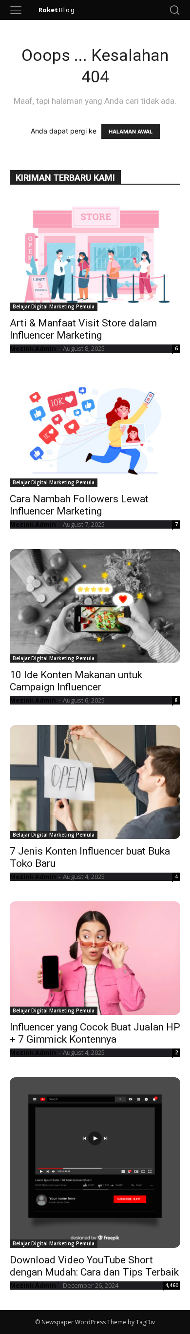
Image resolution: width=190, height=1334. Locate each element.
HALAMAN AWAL (130, 131)
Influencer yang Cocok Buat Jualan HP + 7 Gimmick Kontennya (95, 1033)
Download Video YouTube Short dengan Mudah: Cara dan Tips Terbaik (94, 1266)
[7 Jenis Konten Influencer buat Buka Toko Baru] (95, 782)
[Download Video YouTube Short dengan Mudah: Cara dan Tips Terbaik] (95, 1162)
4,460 (171, 1285)
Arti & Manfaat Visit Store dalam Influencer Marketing (83, 329)
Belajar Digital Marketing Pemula (54, 306)
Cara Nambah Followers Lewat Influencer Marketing (79, 505)
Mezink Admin (33, 348)
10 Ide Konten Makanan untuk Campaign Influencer (76, 681)
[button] (174, 9)
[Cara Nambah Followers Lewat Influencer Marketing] (95, 430)
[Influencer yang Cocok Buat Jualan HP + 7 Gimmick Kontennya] (95, 958)
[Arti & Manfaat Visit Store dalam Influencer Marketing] (95, 254)
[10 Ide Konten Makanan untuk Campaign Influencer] (95, 606)
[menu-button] (16, 10)
